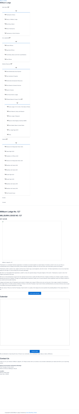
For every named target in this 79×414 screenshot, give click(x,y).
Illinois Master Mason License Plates (16, 125)
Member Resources (6, 64)
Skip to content (3, 0)
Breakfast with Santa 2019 (12, 183)
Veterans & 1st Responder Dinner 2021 (14, 160)
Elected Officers (9, 45)
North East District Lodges (12, 94)
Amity (9, 134)
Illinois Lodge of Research (14, 116)
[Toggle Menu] (16, 11)
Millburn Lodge (5, 3)
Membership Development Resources (14, 80)
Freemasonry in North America (13, 33)
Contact (4, 202)
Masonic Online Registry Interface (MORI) (17, 120)
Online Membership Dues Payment (13, 71)
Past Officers (9, 59)
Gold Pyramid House (10, 193)
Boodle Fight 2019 (10, 179)
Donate (3, 197)
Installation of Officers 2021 (12, 156)
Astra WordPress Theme (31, 412)
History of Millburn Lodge (11, 19)
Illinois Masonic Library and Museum (16, 111)
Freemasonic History (10, 14)
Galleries (4, 139)
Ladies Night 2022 (10, 151)
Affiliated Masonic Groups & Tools (13, 99)
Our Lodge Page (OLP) (13, 130)
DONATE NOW (35, 351)
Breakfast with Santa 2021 (12, 169)
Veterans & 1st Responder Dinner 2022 (14, 146)
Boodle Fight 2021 (10, 174)
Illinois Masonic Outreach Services (13, 85)
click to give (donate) (34, 293)
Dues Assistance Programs (12, 76)
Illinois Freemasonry (10, 28)
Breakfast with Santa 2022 (12, 165)
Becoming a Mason (10, 24)
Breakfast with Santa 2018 (12, 188)
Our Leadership (5, 37)
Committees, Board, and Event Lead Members (16, 54)
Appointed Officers (10, 50)
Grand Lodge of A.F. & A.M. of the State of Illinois (19, 106)
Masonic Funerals (10, 90)
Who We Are (5, 7)
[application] (8, 7)
